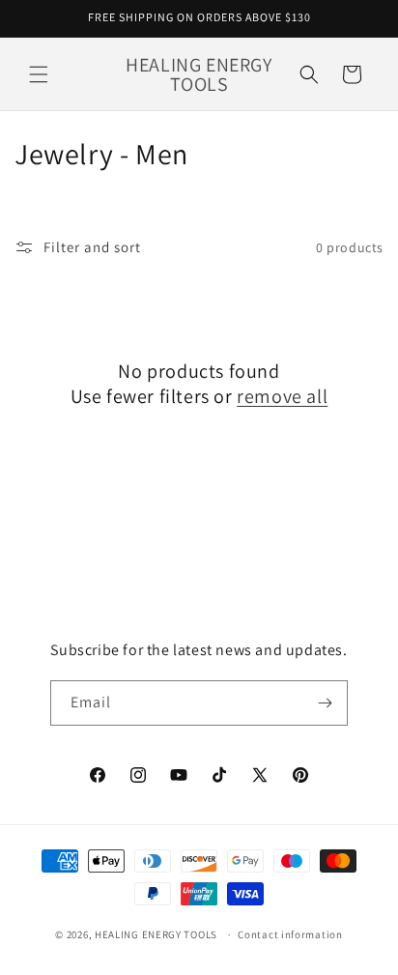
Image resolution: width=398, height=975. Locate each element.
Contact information (290, 934)
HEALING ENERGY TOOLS (156, 934)
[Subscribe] (325, 703)
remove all (282, 396)
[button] (38, 74)
